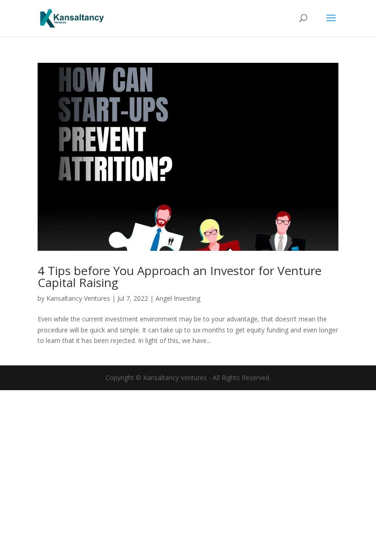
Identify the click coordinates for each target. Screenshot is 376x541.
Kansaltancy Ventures (78, 298)
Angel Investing (177, 298)
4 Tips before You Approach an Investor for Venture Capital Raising (179, 276)
